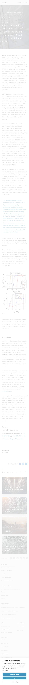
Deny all (14, 678)
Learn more (5, 670)
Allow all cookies (14, 674)
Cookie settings (14, 682)
